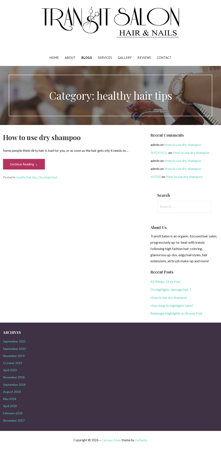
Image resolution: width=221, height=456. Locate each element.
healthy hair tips (27, 177)
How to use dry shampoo (42, 137)
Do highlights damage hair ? (170, 289)
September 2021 (14, 341)
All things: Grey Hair (165, 281)
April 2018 (10, 406)
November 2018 (14, 377)
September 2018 (14, 384)
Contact (164, 57)
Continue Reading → (24, 164)
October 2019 (12, 363)
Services (105, 57)
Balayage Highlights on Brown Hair (176, 313)
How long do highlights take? (171, 305)
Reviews (144, 57)
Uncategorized (47, 177)
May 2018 (9, 399)
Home (54, 57)
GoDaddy (141, 440)
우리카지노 (159, 152)
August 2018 (12, 392)
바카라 (155, 176)
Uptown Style (111, 440)
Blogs (86, 57)
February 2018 (12, 413)
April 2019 (10, 370)
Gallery (125, 57)
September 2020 (14, 348)
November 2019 (14, 356)
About (70, 57)
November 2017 (14, 420)
